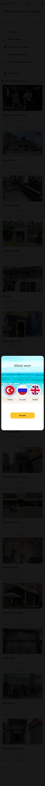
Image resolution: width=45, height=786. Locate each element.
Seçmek (22, 415)
